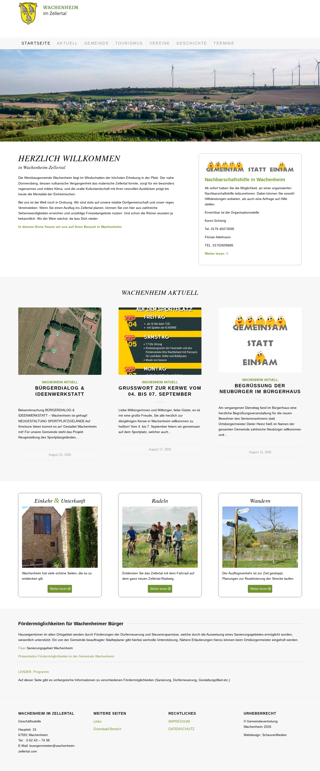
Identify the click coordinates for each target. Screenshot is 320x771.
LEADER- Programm (33, 672)
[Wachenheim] (53, 19)
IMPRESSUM (179, 721)
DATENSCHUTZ (181, 729)
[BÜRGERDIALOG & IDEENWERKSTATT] (59, 341)
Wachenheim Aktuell (60, 382)
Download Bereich (107, 729)
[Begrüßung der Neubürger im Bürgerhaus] (260, 339)
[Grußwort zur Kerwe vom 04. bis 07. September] (160, 341)
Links (97, 721)
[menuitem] (36, 43)
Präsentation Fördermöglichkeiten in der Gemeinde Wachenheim (66, 656)
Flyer (22, 648)
